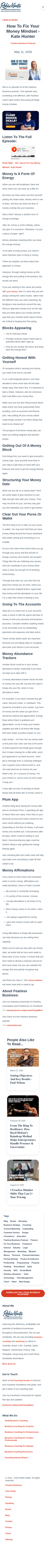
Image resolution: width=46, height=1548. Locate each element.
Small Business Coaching (16, 1421)
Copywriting (28, 1229)
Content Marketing (12, 1229)
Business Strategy (12, 1225)
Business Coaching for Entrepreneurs (22, 1432)
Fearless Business (13, 1485)
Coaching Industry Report (16, 1458)
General (7, 1248)
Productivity (9, 1263)
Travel (6, 1282)
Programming (23, 1263)
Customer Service (12, 1233)
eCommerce (9, 1236)
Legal (25, 1248)
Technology (9, 1278)
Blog (6, 1221)
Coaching (27, 1225)
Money (7, 1255)
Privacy (8, 1527)
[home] (10, 7)
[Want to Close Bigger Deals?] (20, 120)
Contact (8, 1521)
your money (12, 291)
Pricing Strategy (11, 1259)
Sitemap (9, 1539)
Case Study (10, 1491)
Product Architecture (29, 1259)
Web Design (24, 1282)
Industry (16, 1248)
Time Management (25, 1278)
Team (26, 1274)
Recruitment (19, 1267)
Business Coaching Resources (19, 1452)
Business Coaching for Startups (19, 1446)
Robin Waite (7, 163)
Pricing (8, 1497)
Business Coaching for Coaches (19, 1426)
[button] (43, 7)
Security (7, 1270)
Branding (23, 1221)
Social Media (25, 1270)
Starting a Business (12, 1274)
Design (25, 1233)
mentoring (20, 1341)
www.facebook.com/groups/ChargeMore (25, 1010)
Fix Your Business (12, 1244)
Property (35, 1263)
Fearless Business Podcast (23, 43)
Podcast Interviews (30, 1255)
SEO (15, 1270)
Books (13, 1221)
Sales (29, 1267)
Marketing (22, 1251)
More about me (9, 1364)
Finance (34, 1240)
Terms (8, 1533)
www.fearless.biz (14, 1025)
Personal (16, 1255)
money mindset (35, 980)
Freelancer (27, 1244)
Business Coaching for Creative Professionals (19, 1439)
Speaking (9, 1503)
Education (21, 1236)
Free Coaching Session (20, 1380)
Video (14, 1282)
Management (9, 1251)
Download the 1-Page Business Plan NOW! (23, 1293)
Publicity (7, 1267)
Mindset (32, 1251)
